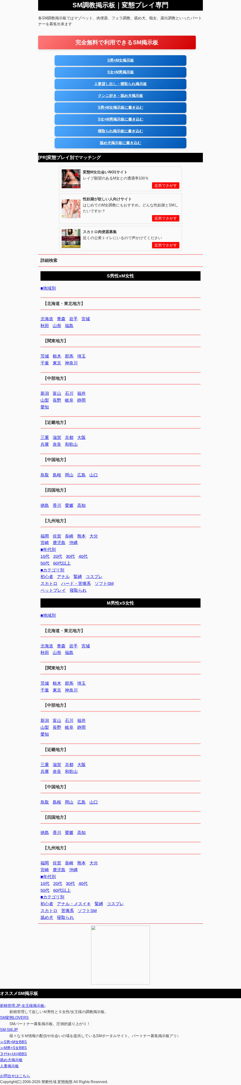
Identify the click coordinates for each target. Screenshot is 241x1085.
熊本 (81, 536)
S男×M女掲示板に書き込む (120, 107)
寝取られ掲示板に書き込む (120, 131)
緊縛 (77, 576)
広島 (81, 475)
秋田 (44, 325)
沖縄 (73, 542)
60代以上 (62, 563)
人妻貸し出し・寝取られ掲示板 (120, 84)
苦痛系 (67, 910)
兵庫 (44, 444)
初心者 (46, 576)
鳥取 (44, 475)
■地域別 (48, 288)
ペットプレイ (53, 590)
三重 (44, 437)
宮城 (85, 319)
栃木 (57, 356)
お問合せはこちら (15, 1076)
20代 (57, 556)
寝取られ (78, 590)
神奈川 (71, 363)
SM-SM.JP (9, 1030)
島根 (57, 475)
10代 (44, 556)
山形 (57, 325)
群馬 (69, 356)
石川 (69, 393)
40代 (83, 556)
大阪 (81, 437)
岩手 (73, 319)
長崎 (69, 536)
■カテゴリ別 (52, 570)
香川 (57, 505)
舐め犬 (46, 917)
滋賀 (57, 437)
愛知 (44, 407)
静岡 (81, 400)
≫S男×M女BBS (13, 1042)
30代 (70, 556)
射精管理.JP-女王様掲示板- (22, 1006)
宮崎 (44, 542)
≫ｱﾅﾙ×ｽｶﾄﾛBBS (13, 1054)
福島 (69, 325)
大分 (93, 536)
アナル (63, 576)
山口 (93, 475)
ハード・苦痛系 (76, 583)
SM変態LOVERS (14, 1018)
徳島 (44, 505)
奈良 (57, 444)
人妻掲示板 (9, 1066)
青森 (61, 319)
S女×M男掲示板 (120, 72)
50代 (44, 563)
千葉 (44, 363)
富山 (57, 393)
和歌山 (71, 444)
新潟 (44, 393)
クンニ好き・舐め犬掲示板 (120, 96)
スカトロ (48, 583)
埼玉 (81, 356)
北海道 (46, 319)
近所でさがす (165, 186)
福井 (81, 393)
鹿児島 (59, 542)
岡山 (69, 475)
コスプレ (94, 576)
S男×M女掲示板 (120, 60)
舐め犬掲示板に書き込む (120, 143)
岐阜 (69, 400)
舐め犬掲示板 (11, 1060)
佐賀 (57, 536)
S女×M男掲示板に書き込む (120, 119)
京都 (69, 437)
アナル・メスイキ (74, 903)
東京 (57, 363)
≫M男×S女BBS (13, 1048)
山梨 (44, 400)
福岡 (44, 536)
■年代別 (48, 549)
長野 (57, 400)
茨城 (44, 356)
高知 (81, 505)
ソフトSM (104, 583)
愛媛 (69, 505)
